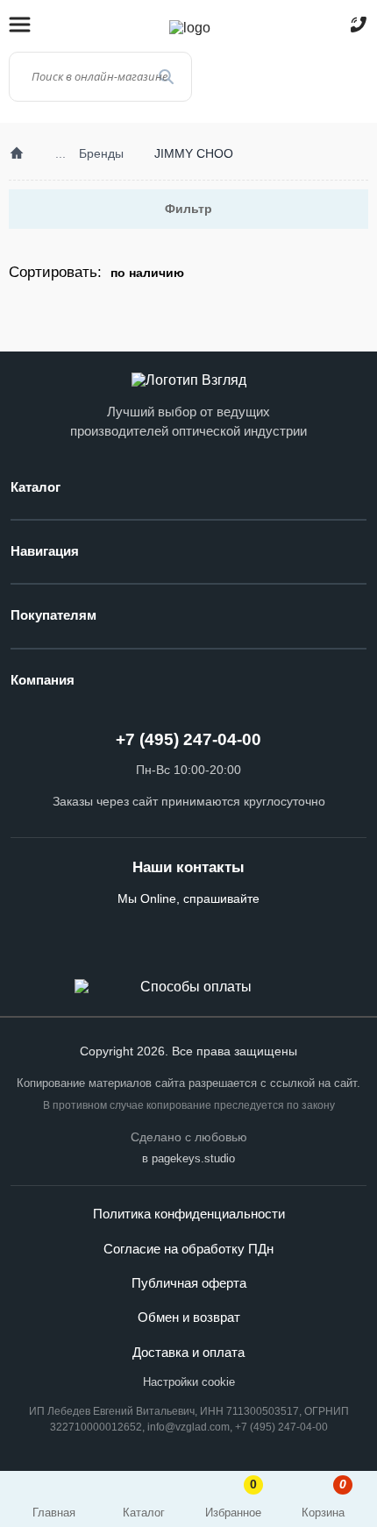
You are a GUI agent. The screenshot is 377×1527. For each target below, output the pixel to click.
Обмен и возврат (189, 1317)
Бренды (101, 153)
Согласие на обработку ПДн (188, 1249)
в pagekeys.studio (188, 1158)
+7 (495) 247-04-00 (188, 739)
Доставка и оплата (188, 1353)
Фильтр (188, 209)
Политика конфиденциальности (189, 1214)
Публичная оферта (189, 1283)
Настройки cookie (189, 1382)
